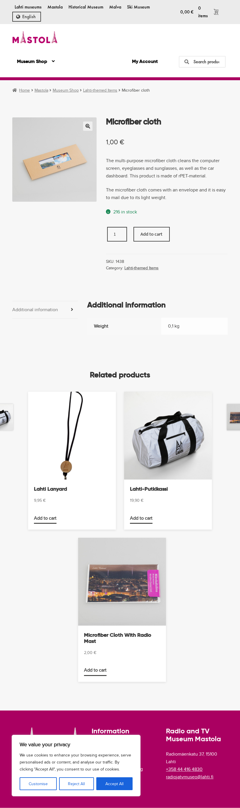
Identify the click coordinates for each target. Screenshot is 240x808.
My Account (145, 61)
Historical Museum (85, 7)
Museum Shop (32, 61)
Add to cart (151, 234)
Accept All (114, 784)
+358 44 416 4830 (184, 769)
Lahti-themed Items (100, 90)
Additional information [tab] (35, 309)
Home (24, 90)
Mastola (55, 7)
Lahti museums (28, 7)
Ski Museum (138, 7)
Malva (115, 7)
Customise (38, 784)
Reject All (76, 784)
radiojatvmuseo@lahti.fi (189, 776)
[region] (76, 765)
